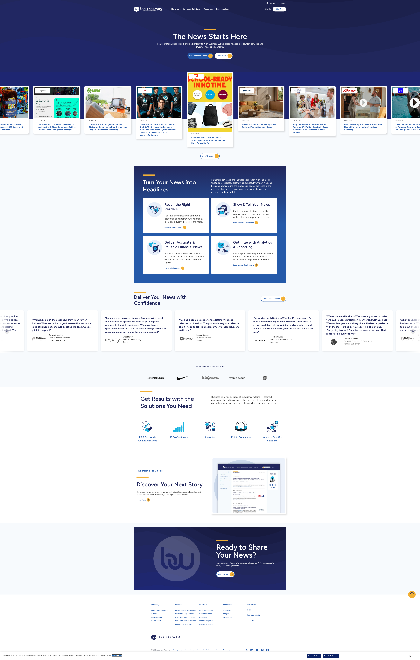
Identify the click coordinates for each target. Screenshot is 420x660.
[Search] (267, 3)
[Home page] (148, 9)
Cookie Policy (117, 655)
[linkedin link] (251, 650)
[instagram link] (267, 650)
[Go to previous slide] (7, 331)
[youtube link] (257, 650)
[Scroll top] (412, 594)
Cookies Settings (314, 656)
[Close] (410, 656)
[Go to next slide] (413, 331)
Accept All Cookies (330, 656)
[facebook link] (262, 650)
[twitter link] (246, 650)
